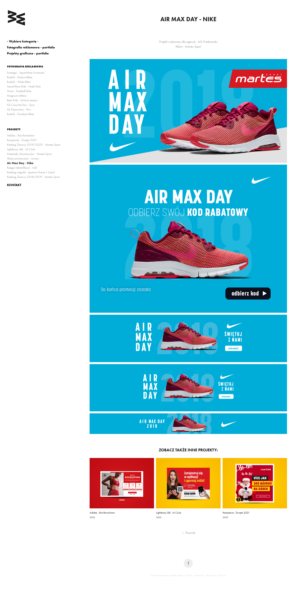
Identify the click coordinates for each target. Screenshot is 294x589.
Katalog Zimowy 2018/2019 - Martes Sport (33, 177)
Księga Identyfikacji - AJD (22, 167)
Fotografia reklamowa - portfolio (31, 47)
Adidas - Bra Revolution (21, 135)
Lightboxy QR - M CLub (21, 149)
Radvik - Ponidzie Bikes (20, 114)
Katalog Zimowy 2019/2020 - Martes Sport (33, 144)
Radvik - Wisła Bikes (19, 82)
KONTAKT (14, 185)
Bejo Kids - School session (22, 100)
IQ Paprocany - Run (19, 109)
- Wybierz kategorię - (22, 41)
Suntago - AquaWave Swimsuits (25, 72)
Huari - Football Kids (19, 91)
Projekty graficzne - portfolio (28, 53)
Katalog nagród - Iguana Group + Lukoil (31, 172)
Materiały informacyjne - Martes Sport (29, 154)
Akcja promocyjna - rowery (23, 158)
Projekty (14, 129)
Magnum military (17, 95)
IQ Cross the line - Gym (21, 105)
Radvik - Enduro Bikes (19, 77)
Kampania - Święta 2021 (22, 140)
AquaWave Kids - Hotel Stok (24, 86)
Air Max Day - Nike (20, 163)
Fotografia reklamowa (25, 66)
